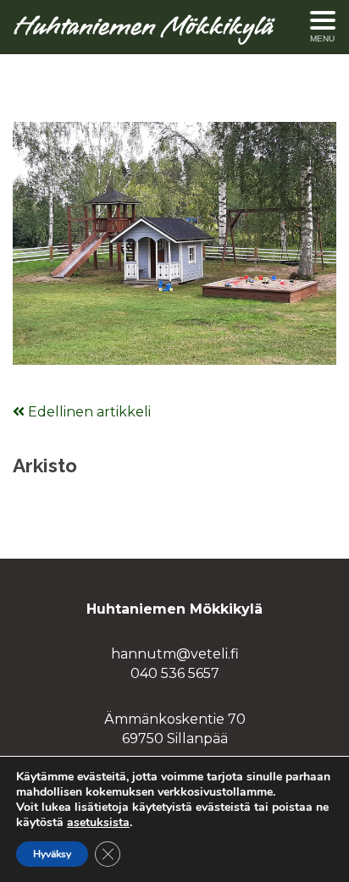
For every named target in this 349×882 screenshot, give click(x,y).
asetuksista (98, 822)
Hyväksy (52, 854)
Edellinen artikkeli (88, 412)
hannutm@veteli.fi (175, 654)
